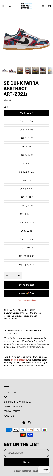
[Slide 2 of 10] (12, 70)
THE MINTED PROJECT (29, 471)
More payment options (26, 300)
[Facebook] (24, 423)
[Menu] (3, 6)
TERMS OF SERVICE (13, 406)
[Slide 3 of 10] (20, 70)
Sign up (26, 462)
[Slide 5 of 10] (35, 70)
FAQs (6, 397)
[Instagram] (29, 423)
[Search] (9, 6)
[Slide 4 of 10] (28, 70)
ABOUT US (9, 415)
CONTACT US (10, 392)
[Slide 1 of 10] (5, 70)
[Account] (43, 6)
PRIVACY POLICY (12, 411)
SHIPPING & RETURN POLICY (17, 401)
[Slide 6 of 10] (43, 70)
